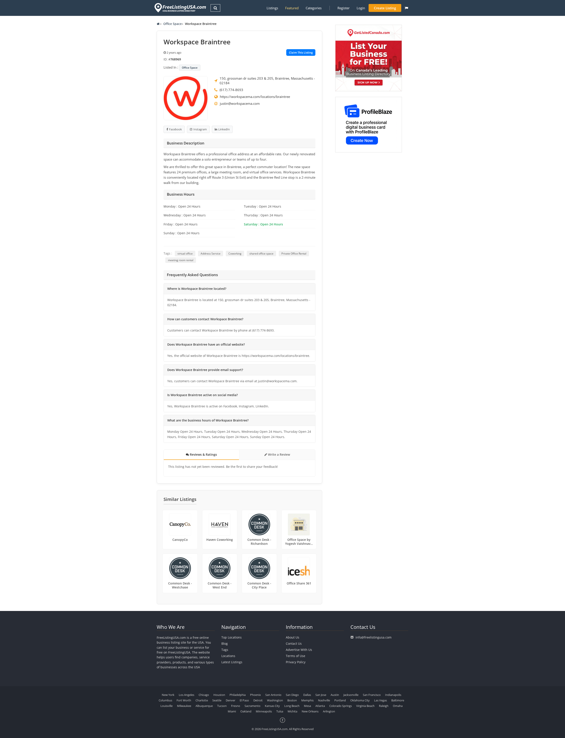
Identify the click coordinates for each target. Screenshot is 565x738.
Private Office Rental (293, 253)
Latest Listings (231, 662)
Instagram (200, 129)
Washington (275, 700)
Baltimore (397, 700)
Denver (230, 700)
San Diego (292, 695)
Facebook (175, 129)
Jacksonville (350, 695)
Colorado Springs (340, 706)
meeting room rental (180, 260)
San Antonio (273, 695)
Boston (292, 700)
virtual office (185, 253)
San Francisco (372, 695)
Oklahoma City (360, 700)
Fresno (235, 706)
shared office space (261, 253)
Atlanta (320, 706)
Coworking (234, 253)
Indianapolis (393, 695)
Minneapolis (264, 711)
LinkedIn (224, 129)
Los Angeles (186, 695)
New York (168, 695)
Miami (232, 711)
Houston (219, 695)
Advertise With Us (299, 650)
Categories (314, 8)
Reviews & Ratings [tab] (203, 454)
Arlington (329, 711)
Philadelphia (238, 695)
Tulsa (279, 711)
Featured (292, 8)
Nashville (324, 700)
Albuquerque (204, 706)
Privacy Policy (295, 662)
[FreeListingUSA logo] (179, 7)
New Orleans (310, 711)
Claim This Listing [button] (301, 52)
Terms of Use (295, 656)
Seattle (216, 700)
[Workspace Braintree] (186, 98)
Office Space (172, 24)
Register (343, 8)
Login (361, 8)
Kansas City (272, 706)
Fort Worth (184, 700)
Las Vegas (380, 700)
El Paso (244, 700)
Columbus (165, 700)
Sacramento (252, 706)
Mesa (307, 706)
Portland (340, 700)
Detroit (258, 700)
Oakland (245, 711)
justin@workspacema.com (240, 103)
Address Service (210, 253)
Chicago (204, 695)
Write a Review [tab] (278, 454)
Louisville (166, 706)
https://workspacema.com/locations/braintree (255, 96)
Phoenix (255, 695)
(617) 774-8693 (231, 90)
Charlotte (202, 700)
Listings (272, 8)
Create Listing (385, 8)
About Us (292, 637)
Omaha (398, 706)
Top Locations (231, 637)
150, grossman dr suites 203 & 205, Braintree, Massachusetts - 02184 (267, 80)
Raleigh (383, 706)
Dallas (307, 695)
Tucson (222, 706)
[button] (406, 8)
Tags (224, 650)
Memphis (307, 700)
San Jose (320, 695)
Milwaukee (184, 706)
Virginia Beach (365, 706)
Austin (335, 695)
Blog (224, 643)
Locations (228, 656)
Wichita (292, 711)
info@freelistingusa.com (374, 637)
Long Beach (291, 706)
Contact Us (294, 643)
